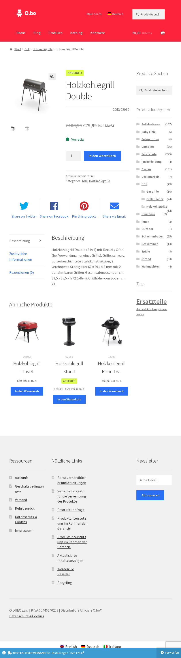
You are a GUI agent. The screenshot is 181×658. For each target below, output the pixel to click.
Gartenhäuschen (146, 309)
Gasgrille (152, 191)
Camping (147, 147)
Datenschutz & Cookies (26, 616)
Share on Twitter (24, 216)
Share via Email (114, 216)
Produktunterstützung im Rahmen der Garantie (72, 523)
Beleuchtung (150, 139)
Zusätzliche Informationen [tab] (20, 256)
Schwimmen (149, 244)
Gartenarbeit (150, 177)
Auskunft (21, 477)
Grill (27, 49)
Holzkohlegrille (43, 49)
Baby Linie (148, 132)
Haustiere (148, 214)
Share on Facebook (54, 216)
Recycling (64, 582)
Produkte (55, 33)
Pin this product (84, 216)
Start (17, 49)
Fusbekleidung (151, 162)
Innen (145, 222)
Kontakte (97, 33)
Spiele (145, 251)
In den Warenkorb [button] (27, 391)
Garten (146, 169)
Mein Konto (94, 14)
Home (21, 33)
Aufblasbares (150, 124)
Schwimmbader (152, 236)
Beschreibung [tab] (19, 241)
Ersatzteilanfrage (71, 509)
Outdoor (147, 229)
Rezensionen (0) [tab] (21, 272)
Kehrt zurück (24, 508)
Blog (37, 33)
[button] (52, 76)
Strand (146, 259)
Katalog (76, 33)
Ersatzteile (148, 154)
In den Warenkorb (102, 155)
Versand (21, 499)
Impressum (23, 530)
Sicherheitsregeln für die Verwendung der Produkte (71, 496)
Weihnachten (150, 266)
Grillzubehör (154, 199)
